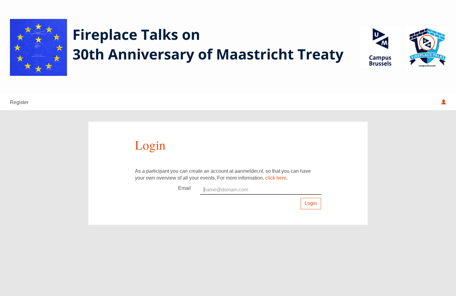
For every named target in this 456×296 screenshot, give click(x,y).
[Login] (443, 102)
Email (184, 188)
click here (275, 178)
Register (19, 102)
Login (311, 203)
